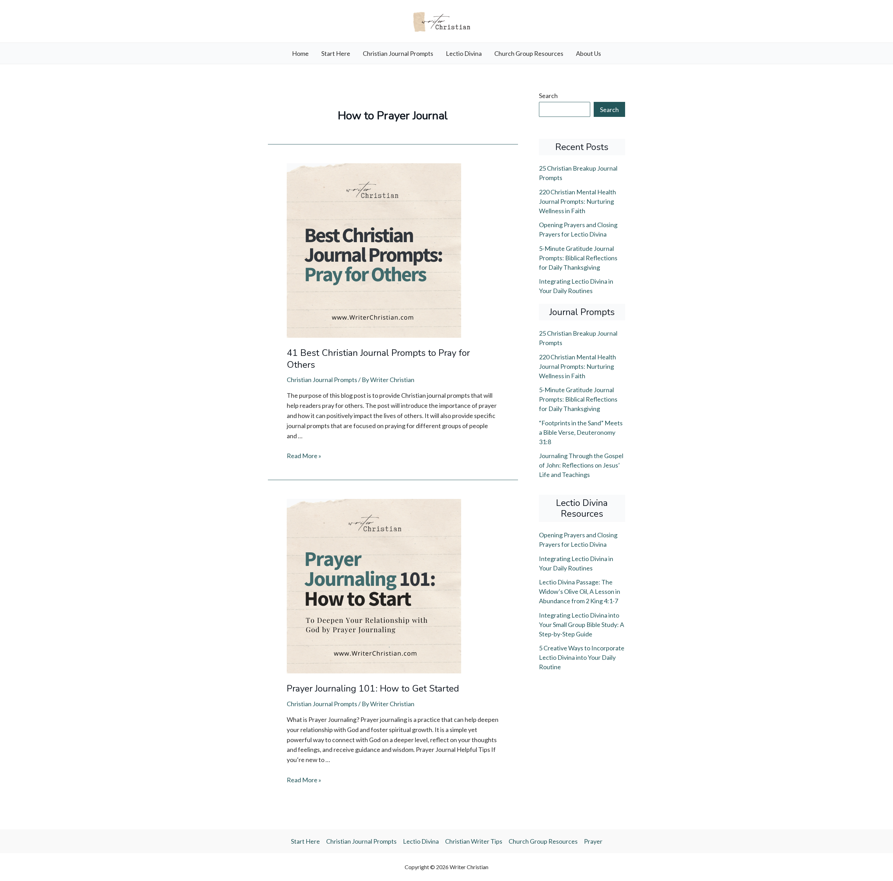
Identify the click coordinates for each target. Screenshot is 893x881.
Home (300, 53)
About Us (588, 53)
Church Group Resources (528, 53)
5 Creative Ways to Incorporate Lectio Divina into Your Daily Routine (581, 657)
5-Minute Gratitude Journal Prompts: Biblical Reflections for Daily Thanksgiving (578, 258)
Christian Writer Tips (473, 841)
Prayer (593, 841)
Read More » (304, 456)
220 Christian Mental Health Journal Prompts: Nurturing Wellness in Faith (577, 201)
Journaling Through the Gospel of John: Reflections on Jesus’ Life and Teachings (581, 465)
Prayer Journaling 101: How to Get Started (373, 688)
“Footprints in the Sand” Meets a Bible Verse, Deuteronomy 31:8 (581, 432)
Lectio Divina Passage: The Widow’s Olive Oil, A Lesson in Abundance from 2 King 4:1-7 (579, 591)
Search (548, 95)
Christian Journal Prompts (398, 53)
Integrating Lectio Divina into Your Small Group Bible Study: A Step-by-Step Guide (581, 624)
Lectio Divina (464, 53)
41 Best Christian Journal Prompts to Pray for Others (378, 359)
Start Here (335, 53)
